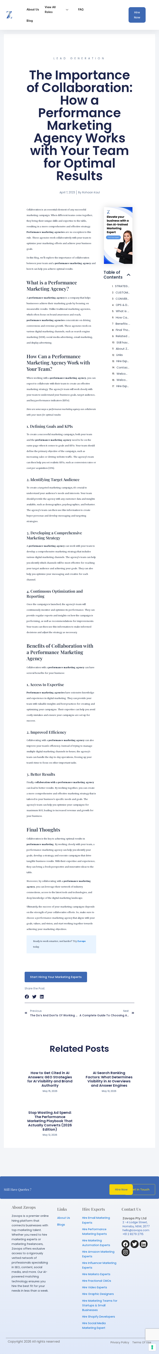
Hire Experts (123, 361)
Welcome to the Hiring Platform (123, 374)
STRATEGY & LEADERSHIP (122, 286)
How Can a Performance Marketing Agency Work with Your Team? (123, 317)
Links (119, 355)
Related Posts (123, 336)
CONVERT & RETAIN (123, 299)
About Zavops (123, 349)
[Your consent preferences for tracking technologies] (152, 1347)
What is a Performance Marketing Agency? (123, 311)
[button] (128, 275)
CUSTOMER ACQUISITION (123, 292)
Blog (30, 20)
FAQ (81, 9)
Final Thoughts (123, 330)
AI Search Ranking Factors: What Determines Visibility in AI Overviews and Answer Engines (109, 1079)
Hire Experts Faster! (123, 386)
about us (33, 9)
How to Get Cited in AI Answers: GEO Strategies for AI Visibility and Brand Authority (50, 1079)
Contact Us (123, 367)
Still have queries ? (123, 342)
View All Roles (50, 9)
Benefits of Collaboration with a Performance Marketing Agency (123, 324)
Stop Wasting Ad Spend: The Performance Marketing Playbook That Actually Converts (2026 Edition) (50, 1121)
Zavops (81, 941)
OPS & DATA (123, 305)
